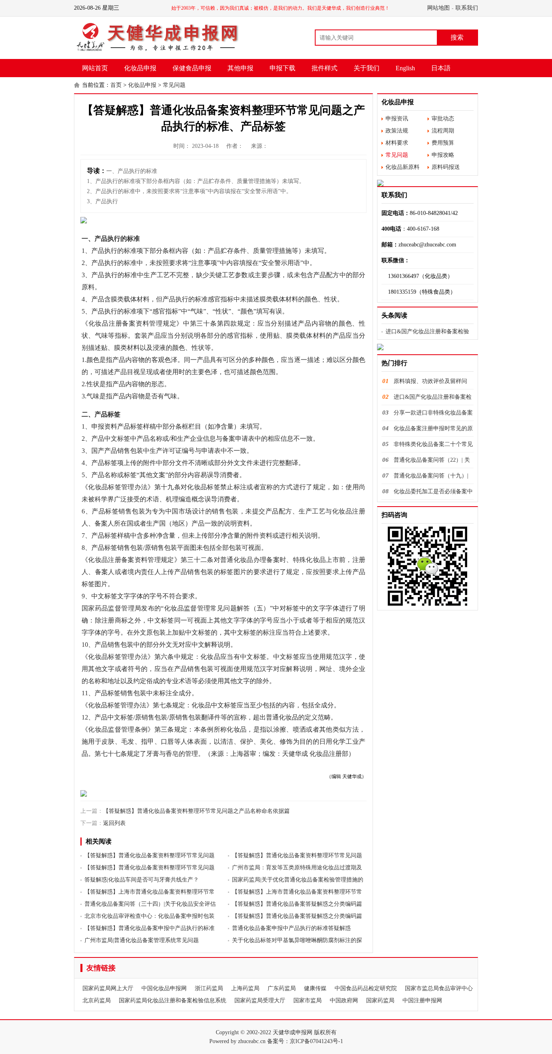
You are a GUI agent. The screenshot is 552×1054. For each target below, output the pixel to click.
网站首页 (95, 68)
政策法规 (397, 131)
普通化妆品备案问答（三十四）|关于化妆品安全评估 (150, 904)
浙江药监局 (209, 988)
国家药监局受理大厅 (259, 1000)
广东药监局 (282, 988)
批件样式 (324, 68)
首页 (116, 85)
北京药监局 (96, 1000)
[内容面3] (427, 183)
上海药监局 (245, 988)
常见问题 (174, 85)
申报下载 (282, 68)
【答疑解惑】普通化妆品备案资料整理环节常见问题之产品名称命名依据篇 (196, 811)
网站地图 (438, 8)
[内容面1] (223, 220)
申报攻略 (443, 155)
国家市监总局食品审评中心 (439, 988)
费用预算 (443, 143)
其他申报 (240, 68)
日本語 (441, 68)
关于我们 (366, 68)
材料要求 (397, 143)
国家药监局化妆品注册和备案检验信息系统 (172, 1000)
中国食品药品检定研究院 (366, 988)
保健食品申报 (192, 68)
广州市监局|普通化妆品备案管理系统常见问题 (141, 940)
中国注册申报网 (422, 1000)
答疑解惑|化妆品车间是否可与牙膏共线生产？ (141, 880)
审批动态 (443, 119)
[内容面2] (223, 793)
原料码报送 (446, 167)
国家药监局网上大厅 (107, 988)
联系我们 (466, 8)
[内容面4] (427, 347)
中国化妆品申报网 (164, 988)
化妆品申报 (140, 68)
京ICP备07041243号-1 (316, 1041)
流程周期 (443, 131)
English (405, 68)
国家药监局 (380, 1000)
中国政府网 (344, 1000)
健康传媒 (315, 988)
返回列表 (114, 823)
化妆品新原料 (402, 167)
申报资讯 (397, 119)
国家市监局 (307, 1000)
